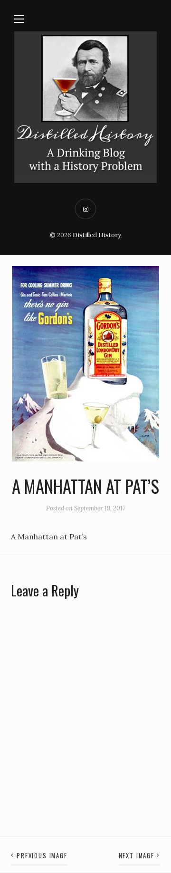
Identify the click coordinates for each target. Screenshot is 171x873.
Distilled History (97, 235)
